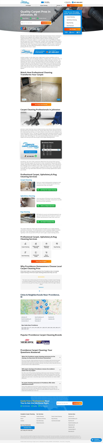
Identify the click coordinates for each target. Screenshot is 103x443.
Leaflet (60, 313)
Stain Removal (70, 25)
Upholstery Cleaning (72, 20)
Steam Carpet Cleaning (57, 416)
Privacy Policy (68, 441)
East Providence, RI (39, 317)
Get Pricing (72, 29)
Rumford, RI (51, 317)
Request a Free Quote (75, 5)
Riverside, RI (38, 320)
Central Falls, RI (25, 320)
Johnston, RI (24, 317)
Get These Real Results (41, 104)
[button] (41, 307)
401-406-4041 (53, 52)
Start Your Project (41, 261)
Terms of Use (62, 441)
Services (58, 5)
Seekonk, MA (51, 319)
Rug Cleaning (70, 22)
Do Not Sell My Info (56, 441)
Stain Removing (39, 420)
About (22, 418)
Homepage (28, 5)
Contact (22, 420)
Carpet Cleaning (43, 5)
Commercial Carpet (56, 420)
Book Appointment (30, 152)
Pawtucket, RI (38, 319)
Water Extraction (40, 422)
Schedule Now (27, 427)
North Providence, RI (26, 319)
